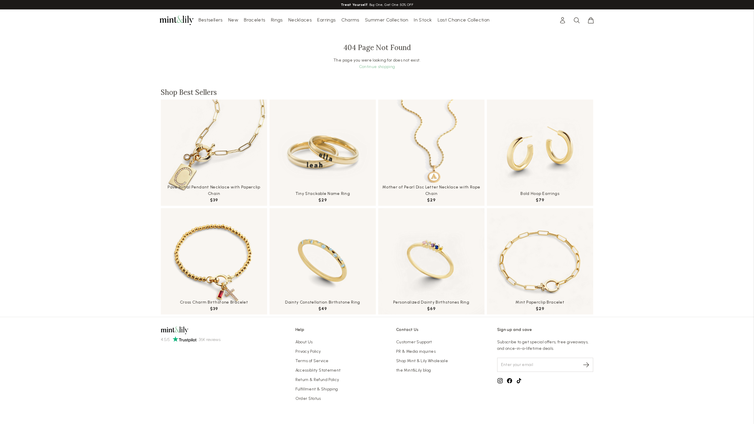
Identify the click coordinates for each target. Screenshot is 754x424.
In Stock (423, 20)
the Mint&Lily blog (413, 370)
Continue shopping (377, 66)
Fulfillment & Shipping (316, 389)
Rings (277, 20)
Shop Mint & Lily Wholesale (422, 360)
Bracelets (254, 20)
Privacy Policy (308, 351)
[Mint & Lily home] (177, 20)
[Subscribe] (586, 365)
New (233, 20)
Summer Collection (386, 20)
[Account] (562, 20)
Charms (350, 20)
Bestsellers (211, 20)
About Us (304, 341)
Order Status (308, 398)
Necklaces (300, 20)
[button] (590, 20)
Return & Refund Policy (317, 379)
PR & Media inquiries (416, 351)
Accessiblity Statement (318, 370)
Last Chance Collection (464, 20)
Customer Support (414, 341)
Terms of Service (312, 360)
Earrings (326, 20)
